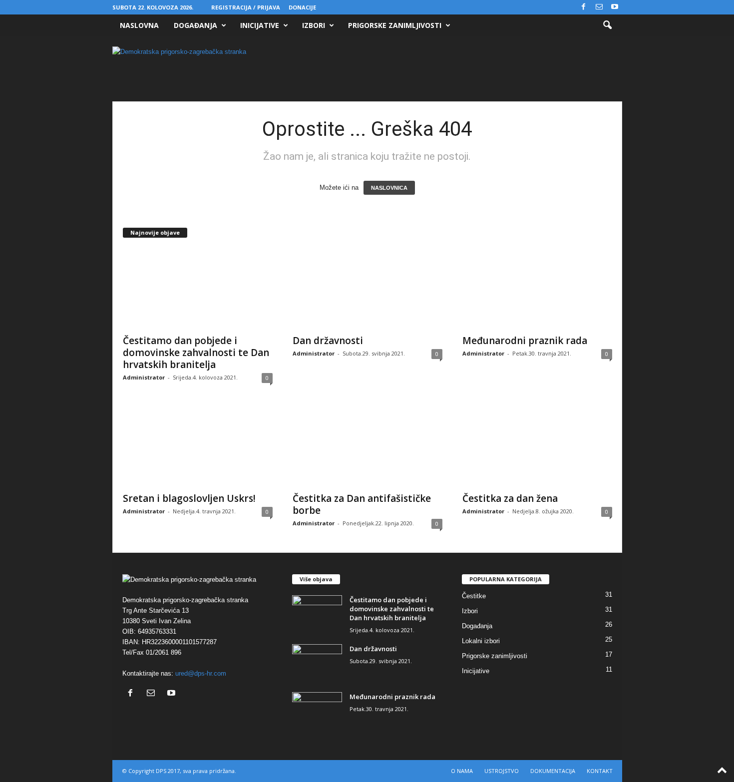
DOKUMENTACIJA (552, 771)
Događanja (195, 25)
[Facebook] (584, 7)
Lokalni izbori (481, 641)
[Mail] (599, 7)
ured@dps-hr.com (200, 673)
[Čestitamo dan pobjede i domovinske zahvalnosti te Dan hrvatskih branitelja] (198, 289)
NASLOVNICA (389, 188)
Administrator (144, 377)
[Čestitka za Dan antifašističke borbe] (367, 446)
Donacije (302, 7)
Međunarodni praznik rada (524, 340)
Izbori (313, 25)
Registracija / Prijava (245, 7)
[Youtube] (615, 7)
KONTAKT (600, 771)
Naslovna (139, 25)
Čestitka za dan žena (510, 498)
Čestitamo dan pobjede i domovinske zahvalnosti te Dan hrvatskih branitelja (196, 352)
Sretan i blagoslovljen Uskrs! (189, 498)
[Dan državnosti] (367, 289)
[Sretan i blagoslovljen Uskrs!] (198, 446)
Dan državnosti (328, 340)
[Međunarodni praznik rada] (537, 289)
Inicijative (259, 25)
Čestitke (474, 596)
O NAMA (462, 771)
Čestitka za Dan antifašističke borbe (362, 504)
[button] (607, 25)
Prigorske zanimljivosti (394, 25)
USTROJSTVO (501, 771)
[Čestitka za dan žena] (537, 446)
